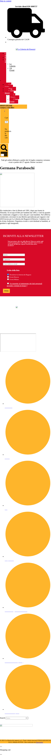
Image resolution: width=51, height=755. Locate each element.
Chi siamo (7, 54)
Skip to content (5, 1)
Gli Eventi (11, 69)
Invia (6, 291)
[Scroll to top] (1, 746)
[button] (6, 122)
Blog (6, 58)
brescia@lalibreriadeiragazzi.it (11, 324)
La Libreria (12, 65)
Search (4, 153)
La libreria (7, 61)
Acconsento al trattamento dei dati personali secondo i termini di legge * (24, 285)
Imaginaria (39, 742)
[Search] (27, 718)
